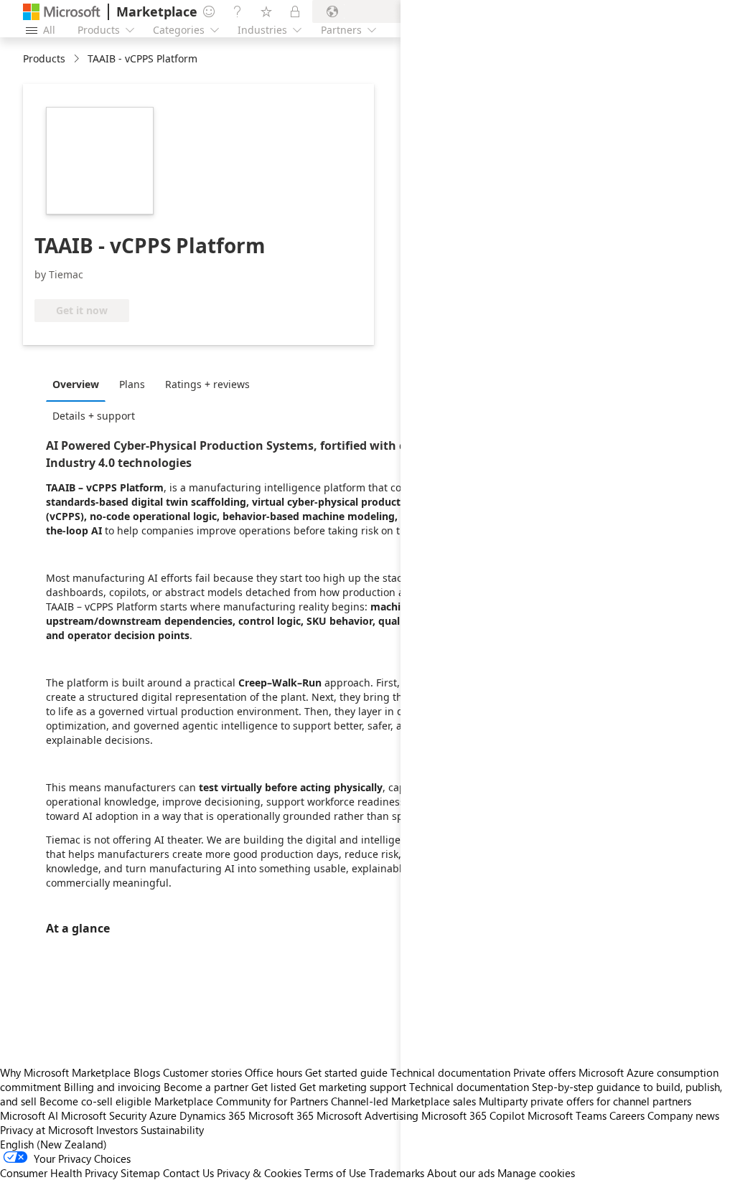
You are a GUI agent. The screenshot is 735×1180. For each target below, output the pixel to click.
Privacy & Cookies (259, 1173)
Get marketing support (352, 1087)
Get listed (273, 1087)
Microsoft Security (103, 1115)
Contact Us (188, 1173)
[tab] (79, 384)
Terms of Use (335, 1173)
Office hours (273, 1072)
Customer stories (202, 1072)
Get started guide (346, 1072)
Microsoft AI (29, 1115)
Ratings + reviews (207, 384)
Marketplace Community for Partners (241, 1101)
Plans (132, 384)
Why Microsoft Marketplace (65, 1072)
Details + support (93, 416)
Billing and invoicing (112, 1087)
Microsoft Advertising (367, 1115)
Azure (163, 1115)
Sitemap (140, 1173)
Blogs (147, 1072)
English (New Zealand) (53, 1144)
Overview (75, 384)
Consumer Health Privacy (59, 1173)
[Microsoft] (61, 12)
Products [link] (44, 58)
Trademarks (396, 1173)
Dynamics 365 (212, 1115)
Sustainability (172, 1130)
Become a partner (206, 1087)
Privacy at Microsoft (46, 1130)
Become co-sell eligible (95, 1101)
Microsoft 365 (281, 1115)
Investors (117, 1130)
